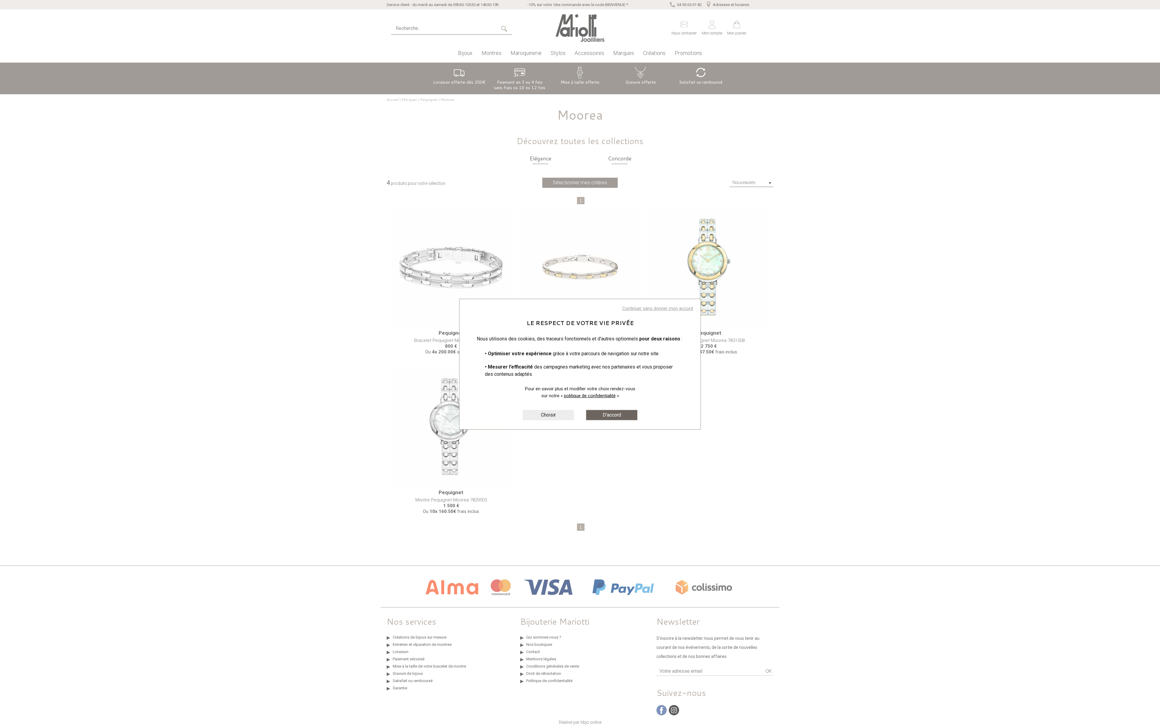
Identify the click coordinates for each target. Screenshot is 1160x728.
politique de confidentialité (590, 395)
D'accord (612, 415)
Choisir (548, 415)
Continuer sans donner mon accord (657, 308)
